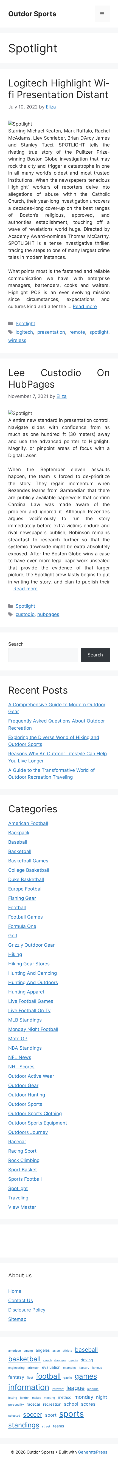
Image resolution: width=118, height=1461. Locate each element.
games (86, 1376)
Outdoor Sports (25, 1104)
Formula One (22, 926)
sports (71, 1414)
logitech (24, 332)
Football (17, 907)
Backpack (18, 832)
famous (97, 1368)
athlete (67, 1351)
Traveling (18, 1198)
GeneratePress (92, 1452)
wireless (17, 340)
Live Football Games (30, 1001)
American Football (28, 823)
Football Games (25, 917)
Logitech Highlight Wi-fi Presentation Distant (59, 88)
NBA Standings (25, 1048)
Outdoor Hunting (26, 1095)
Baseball (17, 842)
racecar (33, 1404)
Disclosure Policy (26, 1310)
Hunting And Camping (32, 973)
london (24, 1398)
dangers (60, 1360)
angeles (43, 1350)
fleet (30, 1377)
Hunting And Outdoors (33, 982)
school (71, 1404)
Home (14, 1291)
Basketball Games (28, 860)
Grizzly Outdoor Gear (31, 945)
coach (47, 1360)
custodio (25, 614)
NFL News (19, 1057)
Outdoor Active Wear (31, 1076)
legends (93, 1389)
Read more (85, 306)
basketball (24, 1359)
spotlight (98, 332)
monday (83, 1397)
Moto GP (17, 1038)
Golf (12, 935)
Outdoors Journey (28, 1132)
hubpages (48, 614)
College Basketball (28, 870)
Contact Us (20, 1300)
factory (84, 1368)
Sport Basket (22, 1169)
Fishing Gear (22, 898)
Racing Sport (22, 1151)
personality (16, 1404)
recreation (52, 1404)
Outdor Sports (32, 14)
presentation (51, 332)
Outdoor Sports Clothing (35, 1113)
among (28, 1351)
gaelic (67, 1377)
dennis (73, 1360)
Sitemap (17, 1319)
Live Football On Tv (29, 1010)
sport (51, 1415)
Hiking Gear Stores (29, 963)
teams (58, 1426)
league (75, 1387)
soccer (32, 1414)
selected (14, 1415)
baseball (86, 1349)
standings (23, 1425)
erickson (33, 1368)
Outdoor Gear (23, 1085)
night (101, 1397)
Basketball (19, 851)
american (14, 1351)
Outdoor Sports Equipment (37, 1123)
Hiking (15, 954)
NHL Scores (21, 1066)
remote (77, 332)
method (65, 1397)
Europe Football (25, 889)
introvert (58, 1389)
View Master (22, 1207)
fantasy (16, 1377)
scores (88, 1404)
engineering (16, 1368)
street (46, 1426)
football (48, 1376)
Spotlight (25, 323)
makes (36, 1398)
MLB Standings (25, 1020)
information (28, 1387)
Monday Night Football (33, 1029)
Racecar (17, 1141)
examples (70, 1368)
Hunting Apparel (26, 992)
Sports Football (25, 1179)
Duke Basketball (26, 879)
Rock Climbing (24, 1160)
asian (56, 1351)
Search (16, 644)
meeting (49, 1398)
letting (12, 1398)
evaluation (51, 1367)
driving (87, 1359)
